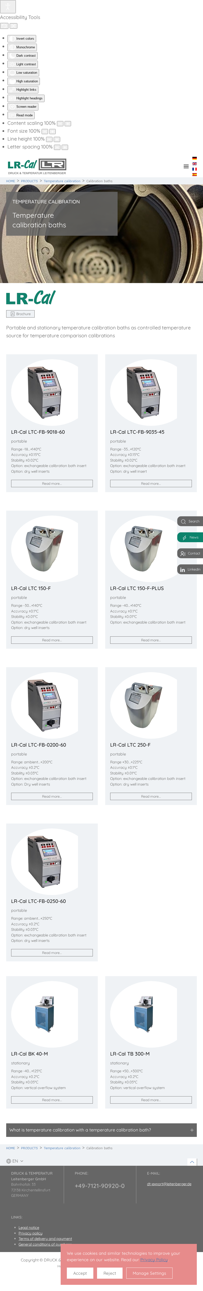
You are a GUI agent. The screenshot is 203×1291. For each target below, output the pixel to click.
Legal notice (29, 1227)
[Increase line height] (57, 139)
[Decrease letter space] (57, 147)
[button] (186, 166)
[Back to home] (37, 166)
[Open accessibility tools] (8, 6)
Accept (80, 1273)
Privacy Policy (154, 1259)
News (194, 537)
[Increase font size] (52, 131)
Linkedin (194, 569)
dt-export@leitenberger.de (169, 1184)
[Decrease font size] (45, 131)
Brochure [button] (23, 314)
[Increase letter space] (65, 147)
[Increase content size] (68, 123)
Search (194, 521)
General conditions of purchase (45, 1244)
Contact (194, 553)
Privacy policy (31, 1233)
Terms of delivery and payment (45, 1238)
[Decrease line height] (49, 139)
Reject (109, 1273)
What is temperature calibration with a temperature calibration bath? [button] (80, 1130)
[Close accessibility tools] (13, 26)
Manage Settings (149, 1273)
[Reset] (4, 26)
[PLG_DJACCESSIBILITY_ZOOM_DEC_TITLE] (60, 123)
